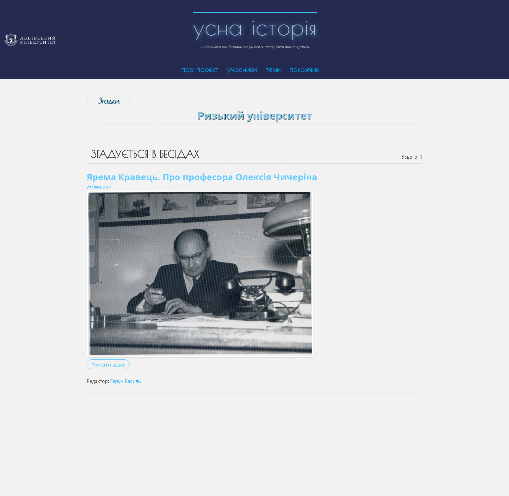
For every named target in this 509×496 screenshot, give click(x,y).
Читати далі (108, 364)
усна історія (255, 26)
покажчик (304, 69)
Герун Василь (125, 381)
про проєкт (200, 69)
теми (273, 69)
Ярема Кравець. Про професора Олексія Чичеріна (202, 177)
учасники (242, 69)
